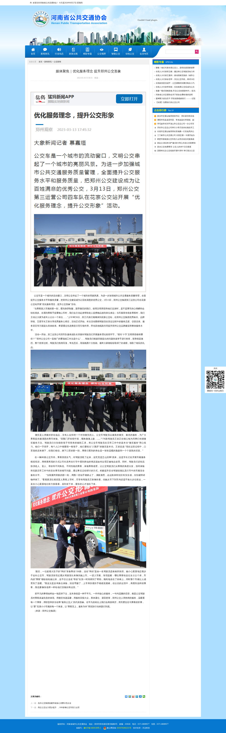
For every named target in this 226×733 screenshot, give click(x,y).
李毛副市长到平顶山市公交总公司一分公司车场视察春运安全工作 (175, 124)
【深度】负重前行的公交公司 (168, 102)
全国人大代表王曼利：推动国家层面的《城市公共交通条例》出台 (173, 75)
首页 (40, 62)
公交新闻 (57, 62)
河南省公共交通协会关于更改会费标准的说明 (174, 95)
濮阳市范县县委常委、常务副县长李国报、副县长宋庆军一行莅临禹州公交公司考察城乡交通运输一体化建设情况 (176, 120)
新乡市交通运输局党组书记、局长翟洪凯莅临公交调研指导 (175, 116)
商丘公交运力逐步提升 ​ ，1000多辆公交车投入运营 (58, 707)
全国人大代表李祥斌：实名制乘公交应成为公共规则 (173, 87)
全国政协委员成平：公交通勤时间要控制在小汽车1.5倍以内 (173, 83)
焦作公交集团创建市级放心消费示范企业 (54, 703)
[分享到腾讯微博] (137, 696)
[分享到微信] (144, 696)
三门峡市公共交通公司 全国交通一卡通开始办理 (176, 135)
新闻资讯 (48, 62)
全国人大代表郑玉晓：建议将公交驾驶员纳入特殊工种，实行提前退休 (173, 72)
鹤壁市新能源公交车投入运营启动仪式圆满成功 (175, 139)
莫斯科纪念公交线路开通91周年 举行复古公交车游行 (176, 151)
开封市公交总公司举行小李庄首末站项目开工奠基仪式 (175, 128)
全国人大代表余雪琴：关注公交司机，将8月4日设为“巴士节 (173, 79)
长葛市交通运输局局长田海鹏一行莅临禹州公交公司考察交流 (175, 131)
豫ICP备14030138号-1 (92, 728)
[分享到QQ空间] (130, 696)
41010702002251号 (124, 728)
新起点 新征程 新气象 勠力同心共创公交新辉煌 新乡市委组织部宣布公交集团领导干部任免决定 (176, 143)
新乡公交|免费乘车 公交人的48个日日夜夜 (174, 147)
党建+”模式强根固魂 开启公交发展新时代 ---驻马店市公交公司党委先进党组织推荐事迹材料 (174, 91)
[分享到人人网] (140, 696)
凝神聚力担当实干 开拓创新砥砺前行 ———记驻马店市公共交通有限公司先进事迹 (174, 98)
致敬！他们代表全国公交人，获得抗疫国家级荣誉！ (173, 68)
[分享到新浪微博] (133, 696)
